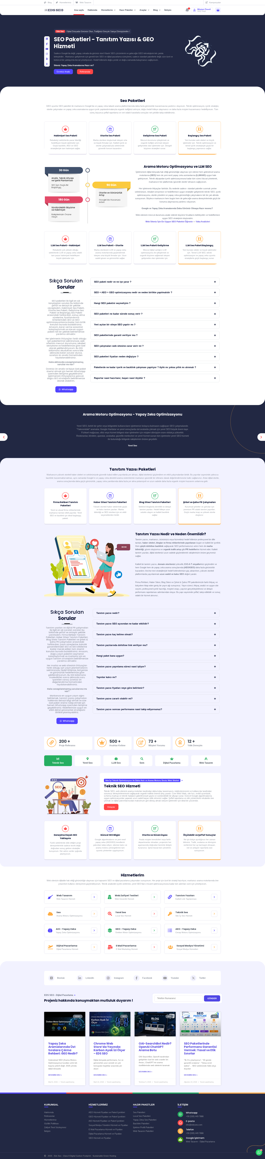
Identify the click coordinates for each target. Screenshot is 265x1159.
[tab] (58, 760)
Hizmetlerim (107, 10)
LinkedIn (90, 978)
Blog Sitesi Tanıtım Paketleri (154, 502)
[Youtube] (165, 978)
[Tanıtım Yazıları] (214, 897)
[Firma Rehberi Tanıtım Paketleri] (65, 495)
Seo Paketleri (132, 100)
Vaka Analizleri (203, 221)
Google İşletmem (195, 1138)
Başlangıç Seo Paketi (199, 135)
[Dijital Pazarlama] (94, 947)
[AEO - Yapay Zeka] (214, 930)
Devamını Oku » (55, 1075)
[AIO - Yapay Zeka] (94, 930)
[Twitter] (193, 978)
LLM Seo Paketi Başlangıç (199, 245)
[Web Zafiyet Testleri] (154, 897)
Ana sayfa (79, 10)
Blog (155, 10)
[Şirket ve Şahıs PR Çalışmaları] (199, 495)
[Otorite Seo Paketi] (110, 129)
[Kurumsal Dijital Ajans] (53, 10)
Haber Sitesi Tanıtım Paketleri (110, 502)
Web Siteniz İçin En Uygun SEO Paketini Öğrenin (169, 221)
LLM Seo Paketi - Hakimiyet (65, 245)
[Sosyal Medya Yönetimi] (214, 947)
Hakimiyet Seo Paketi (65, 135)
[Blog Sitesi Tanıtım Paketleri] (154, 495)
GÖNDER (212, 998)
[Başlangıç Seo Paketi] (199, 129)
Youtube (175, 978)
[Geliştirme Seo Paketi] (154, 129)
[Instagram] (108, 978)
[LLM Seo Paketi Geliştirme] (154, 239)
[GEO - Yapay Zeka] (154, 930)
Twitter (202, 978)
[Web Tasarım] (94, 897)
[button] (4, 437)
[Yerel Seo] (154, 914)
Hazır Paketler (126, 10)
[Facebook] (47, 44)
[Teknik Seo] (214, 914)
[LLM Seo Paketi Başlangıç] (199, 239)
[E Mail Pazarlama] (154, 947)
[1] (187, 11)
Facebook (147, 978)
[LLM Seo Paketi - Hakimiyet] (65, 239)
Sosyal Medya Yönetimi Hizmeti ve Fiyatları (108, 1125)
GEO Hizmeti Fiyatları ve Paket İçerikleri (107, 1116)
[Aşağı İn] (47, 64)
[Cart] (218, 10)
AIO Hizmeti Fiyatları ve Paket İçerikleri (106, 1121)
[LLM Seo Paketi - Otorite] (110, 239)
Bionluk (61, 978)
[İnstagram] (47, 54)
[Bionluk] (47, 59)
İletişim (167, 10)
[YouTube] (47, 49)
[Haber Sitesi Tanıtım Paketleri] (110, 495)
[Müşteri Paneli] (194, 10)
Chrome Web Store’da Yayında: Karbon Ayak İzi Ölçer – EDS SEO (109, 1048)
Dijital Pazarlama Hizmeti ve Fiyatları (105, 1134)
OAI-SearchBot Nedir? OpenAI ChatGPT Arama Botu (155, 1047)
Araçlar (143, 10)
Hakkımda (92, 10)
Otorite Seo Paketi (110, 135)
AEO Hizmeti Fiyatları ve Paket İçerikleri (107, 1112)
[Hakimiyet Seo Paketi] (65, 129)
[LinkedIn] (47, 39)
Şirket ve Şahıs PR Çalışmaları (199, 502)
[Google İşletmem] (180, 1139)
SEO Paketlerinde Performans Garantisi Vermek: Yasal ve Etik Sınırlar (200, 1048)
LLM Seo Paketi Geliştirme (155, 245)
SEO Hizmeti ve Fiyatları (100, 1138)
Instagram (119, 978)
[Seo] (94, 914)
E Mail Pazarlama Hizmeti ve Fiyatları (106, 1129)
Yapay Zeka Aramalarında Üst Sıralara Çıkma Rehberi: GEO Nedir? (63, 1048)
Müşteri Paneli (204, 9)
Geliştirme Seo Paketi (155, 135)
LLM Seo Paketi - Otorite (110, 245)
